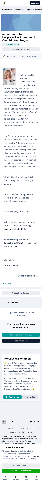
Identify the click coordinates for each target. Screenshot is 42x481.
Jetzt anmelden (21, 341)
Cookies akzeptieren (22, 471)
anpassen (35, 456)
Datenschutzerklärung (26, 428)
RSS (30, 432)
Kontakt (13, 432)
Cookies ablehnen (21, 466)
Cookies (21, 432)
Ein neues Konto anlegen (21, 335)
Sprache (11, 428)
